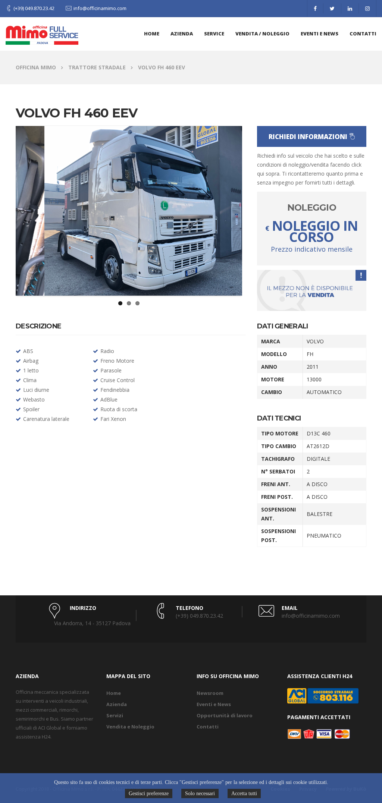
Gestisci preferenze (149, 793)
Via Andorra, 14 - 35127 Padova (92, 623)
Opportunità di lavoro (225, 715)
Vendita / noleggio (262, 33)
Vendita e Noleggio (130, 726)
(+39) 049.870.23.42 (33, 8)
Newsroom (210, 693)
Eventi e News (319, 33)
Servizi (114, 715)
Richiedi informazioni (308, 136)
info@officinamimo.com (99, 8)
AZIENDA (181, 33)
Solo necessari (200, 793)
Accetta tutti (244, 793)
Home (151, 33)
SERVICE (214, 33)
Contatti (363, 33)
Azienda (116, 704)
